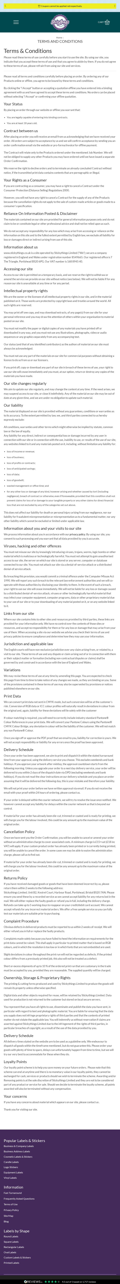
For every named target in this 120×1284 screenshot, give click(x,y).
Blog (6, 1221)
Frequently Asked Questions (19, 1198)
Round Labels (11, 1236)
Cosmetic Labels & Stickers (18, 1156)
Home (59, 37)
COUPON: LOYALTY (101, 6)
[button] (5, 6)
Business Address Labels (17, 1151)
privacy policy (77, 534)
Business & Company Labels (19, 1146)
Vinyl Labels (10, 1177)
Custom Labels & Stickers (17, 1257)
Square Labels (11, 1241)
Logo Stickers (11, 1167)
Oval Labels (10, 1252)
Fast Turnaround (13, 1192)
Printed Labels (11, 1262)
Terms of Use (11, 1204)
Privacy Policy (11, 1209)
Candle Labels (11, 1161)
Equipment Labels (13, 1172)
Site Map (8, 1215)
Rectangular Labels (14, 1246)
